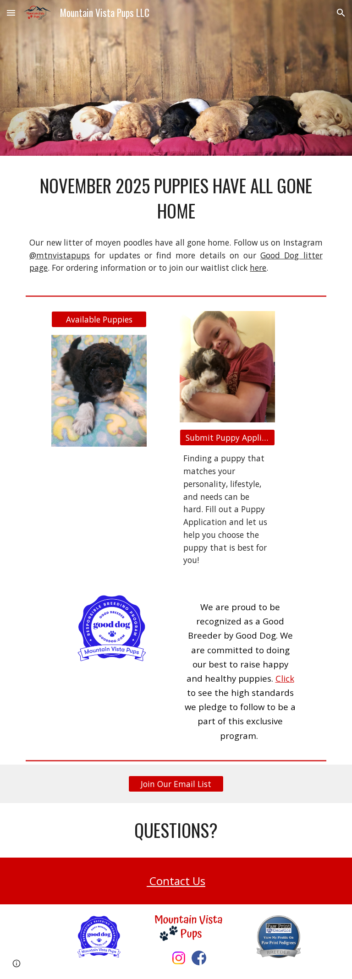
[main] (176, 198)
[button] (11, 12)
